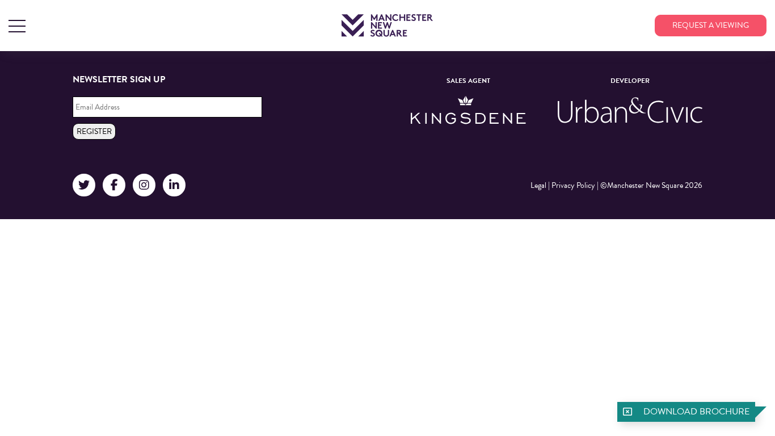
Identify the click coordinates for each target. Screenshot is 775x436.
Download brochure (696, 411)
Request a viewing (710, 25)
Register (94, 131)
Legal (538, 185)
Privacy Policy (573, 185)
